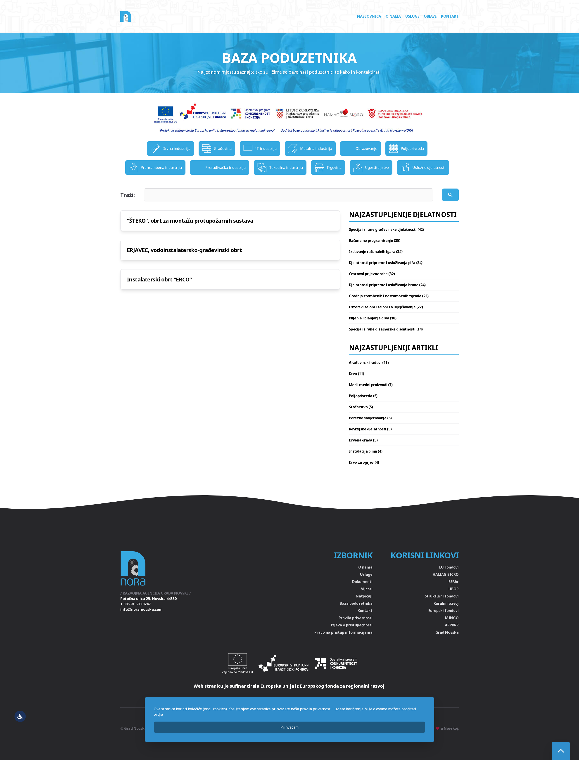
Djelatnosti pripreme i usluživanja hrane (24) (387, 284)
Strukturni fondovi (442, 596)
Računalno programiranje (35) (374, 240)
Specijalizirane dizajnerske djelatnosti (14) (386, 329)
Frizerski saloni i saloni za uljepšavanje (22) (386, 306)
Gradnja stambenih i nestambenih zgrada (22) (389, 295)
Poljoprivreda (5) (363, 395)
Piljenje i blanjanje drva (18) (372, 318)
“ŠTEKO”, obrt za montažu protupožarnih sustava (190, 220)
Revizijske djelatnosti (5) (370, 429)
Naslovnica (369, 16)
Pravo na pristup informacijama (343, 632)
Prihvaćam (289, 727)
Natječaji (364, 596)
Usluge (412, 16)
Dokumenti (362, 581)
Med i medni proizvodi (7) (371, 384)
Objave (430, 16)
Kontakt (450, 16)
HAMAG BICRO (446, 574)
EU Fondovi (449, 567)
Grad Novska (447, 632)
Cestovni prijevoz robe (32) (372, 273)
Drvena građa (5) (363, 440)
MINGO (452, 617)
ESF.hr (453, 581)
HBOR (453, 588)
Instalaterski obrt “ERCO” (159, 279)
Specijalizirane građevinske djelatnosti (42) (386, 229)
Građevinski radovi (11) (369, 362)
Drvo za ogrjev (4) (364, 462)
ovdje (158, 714)
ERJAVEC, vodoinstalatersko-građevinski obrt (184, 250)
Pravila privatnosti (356, 617)
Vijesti (367, 588)
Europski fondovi (443, 610)
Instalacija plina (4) (365, 451)
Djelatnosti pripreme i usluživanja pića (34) (385, 262)
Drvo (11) (356, 373)
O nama (393, 16)
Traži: (127, 194)
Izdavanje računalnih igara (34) (376, 251)
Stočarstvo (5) (361, 406)
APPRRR (452, 625)
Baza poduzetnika (356, 603)
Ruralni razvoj (446, 603)
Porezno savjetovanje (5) (370, 417)
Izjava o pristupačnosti (352, 625)
